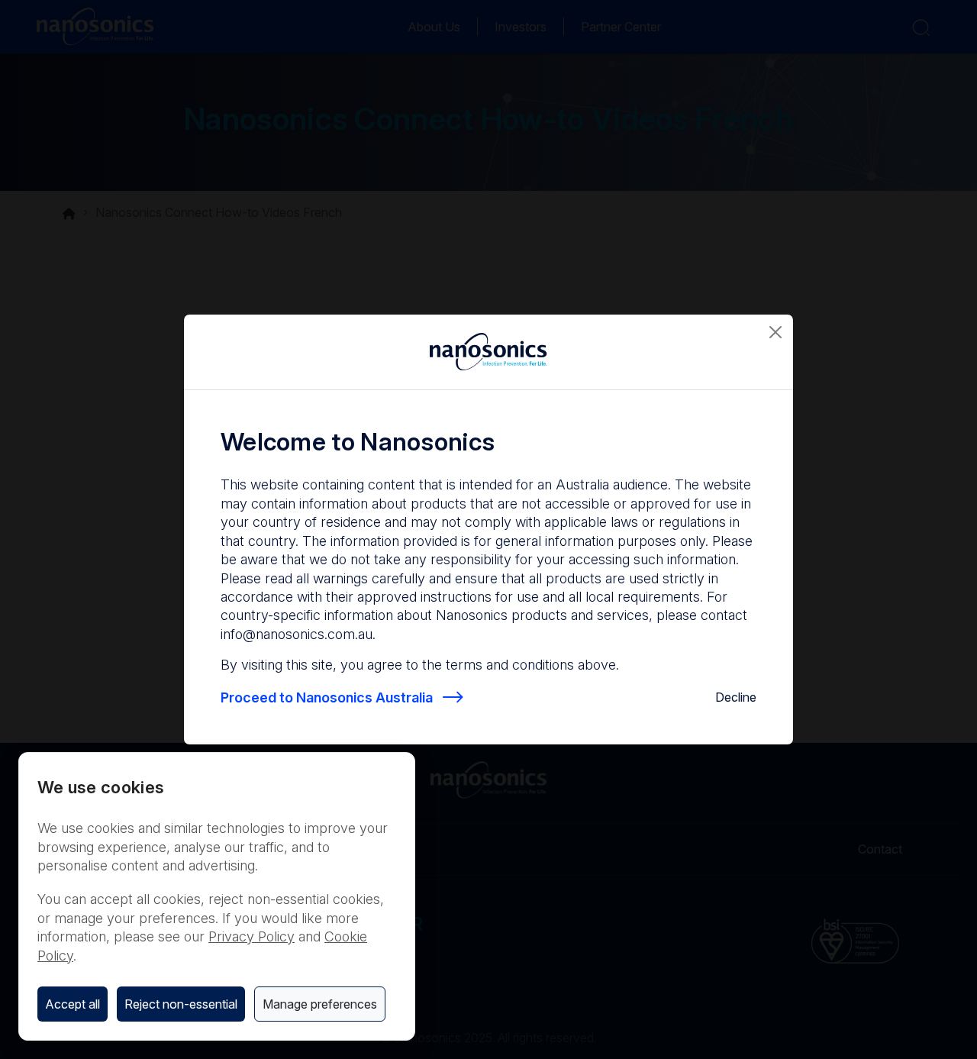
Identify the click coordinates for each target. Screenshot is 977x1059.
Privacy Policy (251, 936)
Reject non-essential (180, 1004)
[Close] (775, 332)
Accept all (72, 1004)
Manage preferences (320, 1004)
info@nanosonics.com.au (296, 634)
